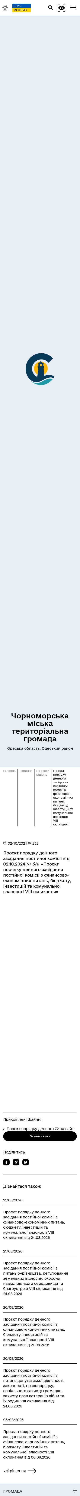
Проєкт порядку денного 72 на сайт (40, 1129)
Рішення (25, 770)
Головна (9, 770)
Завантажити (40, 1136)
